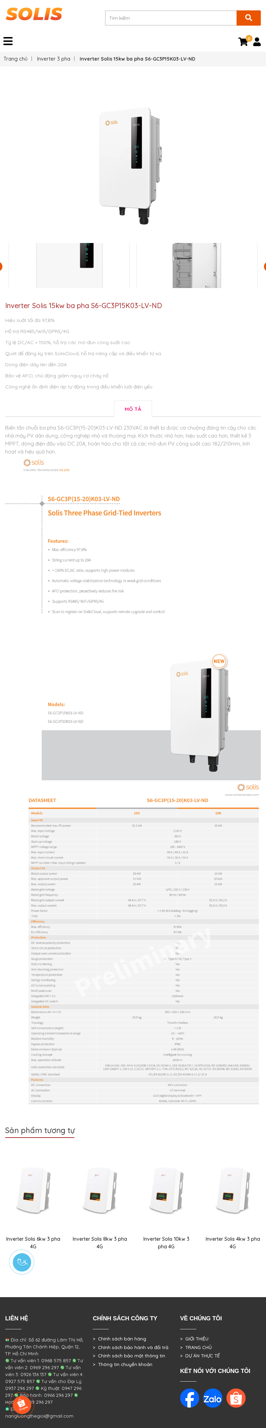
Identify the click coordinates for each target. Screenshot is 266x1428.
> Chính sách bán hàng (119, 1338)
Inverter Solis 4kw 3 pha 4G (233, 1243)
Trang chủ (15, 58)
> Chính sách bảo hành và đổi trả (130, 1347)
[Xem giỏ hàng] (243, 43)
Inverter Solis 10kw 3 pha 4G (166, 1243)
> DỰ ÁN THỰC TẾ (200, 1355)
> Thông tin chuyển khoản (122, 1364)
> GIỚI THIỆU (194, 1338)
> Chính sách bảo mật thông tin (129, 1355)
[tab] (133, 409)
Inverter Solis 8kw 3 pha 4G (100, 1243)
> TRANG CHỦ (196, 1347)
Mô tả (133, 409)
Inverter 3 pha (53, 58)
